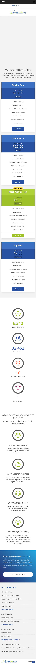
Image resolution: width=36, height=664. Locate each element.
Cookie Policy (6, 636)
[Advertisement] (18, 39)
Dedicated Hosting (8, 602)
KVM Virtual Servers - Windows (11, 599)
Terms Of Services (8, 629)
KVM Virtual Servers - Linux (10, 595)
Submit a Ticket (7, 614)
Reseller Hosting (7, 606)
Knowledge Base (7, 618)
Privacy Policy (6, 633)
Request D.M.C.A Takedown (10, 621)
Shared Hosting (7, 592)
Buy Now (18, 129)
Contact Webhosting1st (18, 574)
